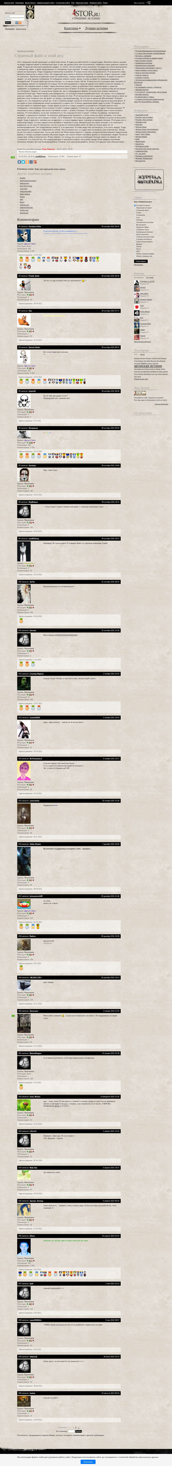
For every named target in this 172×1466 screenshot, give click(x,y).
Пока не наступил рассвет (145, 73)
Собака (149, 363)
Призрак (162, 361)
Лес (145, 361)
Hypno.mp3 (24, 210)
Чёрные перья (140, 127)
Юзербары (19, 3)
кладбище (153, 371)
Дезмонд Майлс (146, 300)
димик (142, 330)
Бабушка (137, 358)
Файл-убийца (25, 194)
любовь (165, 371)
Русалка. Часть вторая (144, 120)
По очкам (149, 278)
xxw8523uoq (40, 157)
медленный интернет (28, 181)
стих (155, 374)
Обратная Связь (82, 3)
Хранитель (139, 144)
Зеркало (140, 361)
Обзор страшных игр (144, 256)
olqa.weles (144, 293)
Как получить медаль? (142, 342)
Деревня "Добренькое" (144, 158)
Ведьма (142, 358)
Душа (136, 361)
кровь (160, 371)
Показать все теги (141, 379)
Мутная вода (140, 161)
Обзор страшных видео (145, 254)
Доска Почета (30, 3)
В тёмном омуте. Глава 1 (144, 97)
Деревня (154, 358)
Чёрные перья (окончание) (145, 132)
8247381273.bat (26, 186)
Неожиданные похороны (145, 65)
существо (165, 374)
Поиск (105, 3)
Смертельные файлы (144, 242)
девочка (157, 369)
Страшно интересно (144, 239)
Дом (158, 358)
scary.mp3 (23, 189)
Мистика (153, 361)
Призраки (137, 363)
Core (142, 306)
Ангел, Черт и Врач (142, 134)
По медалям (139, 278)
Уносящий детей (141, 115)
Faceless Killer (145, 324)
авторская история (148, 366)
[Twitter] (23, 162)
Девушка (148, 358)
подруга (140, 374)
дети (135, 371)
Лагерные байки (142, 227)
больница (147, 369)
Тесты (138, 249)
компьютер (48, 169)
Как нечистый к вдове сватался (147, 149)
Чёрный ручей (140, 122)
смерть (62, 169)
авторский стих (139, 369)
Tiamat (142, 336)
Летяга (142, 287)
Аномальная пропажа (143, 63)
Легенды (139, 220)
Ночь (158, 361)
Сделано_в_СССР (147, 281)
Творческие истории (25, 51)
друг (139, 371)
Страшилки (140, 215)
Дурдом (139, 244)
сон (153, 374)
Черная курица (141, 137)
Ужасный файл (25, 191)
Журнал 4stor (9, 3)
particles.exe (24, 205)
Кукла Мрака (145, 312)
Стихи (138, 213)
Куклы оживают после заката (146, 70)
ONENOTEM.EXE (26, 208)
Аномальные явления (144, 232)
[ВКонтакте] (19, 162)
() (30, 295)
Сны (138, 217)
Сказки (138, 246)
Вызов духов (141, 225)
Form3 (22, 197)
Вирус (22, 202)
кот (158, 371)
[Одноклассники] (27, 162)
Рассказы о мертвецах (144, 156)
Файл (37, 169)
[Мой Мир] (31, 162)
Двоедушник (140, 141)
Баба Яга (138, 125)
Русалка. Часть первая (144, 117)
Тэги (135, 354)
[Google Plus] (35, 162)
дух (142, 371)
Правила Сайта (96, 3)
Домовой (163, 358)
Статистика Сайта (63, 3)
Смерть (144, 363)
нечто (136, 374)
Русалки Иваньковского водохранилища (150, 51)
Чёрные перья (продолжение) (146, 129)
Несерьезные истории (144, 222)
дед (41, 169)
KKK (21, 199)
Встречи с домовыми (143, 56)
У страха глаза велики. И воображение (150, 53)
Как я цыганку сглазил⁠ (143, 61)
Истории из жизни (143, 205)
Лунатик (138, 85)
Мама (148, 361)
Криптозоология (142, 234)
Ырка (137, 139)
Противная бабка (142, 146)
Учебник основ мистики (145, 237)
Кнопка (22, 178)
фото (139, 376)
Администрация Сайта (45, 3)
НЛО (138, 251)
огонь (56, 169)
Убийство (155, 363)
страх (159, 374)
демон (163, 369)
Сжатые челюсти (141, 75)
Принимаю (88, 1462)
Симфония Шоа (141, 151)
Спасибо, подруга (142, 78)
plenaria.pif (24, 213)
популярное (147, 374)
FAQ (72, 3)
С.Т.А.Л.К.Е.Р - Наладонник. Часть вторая (151, 92)
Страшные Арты (142, 230)
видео (153, 369)
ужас (135, 376)
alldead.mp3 (24, 183)
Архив (142, 354)
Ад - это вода (140, 154)
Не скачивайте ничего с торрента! (148, 87)
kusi (141, 318)
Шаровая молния (142, 90)
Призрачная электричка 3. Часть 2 (148, 68)
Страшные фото (142, 210)
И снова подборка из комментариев (149, 58)
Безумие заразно (142, 94)
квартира (146, 371)
